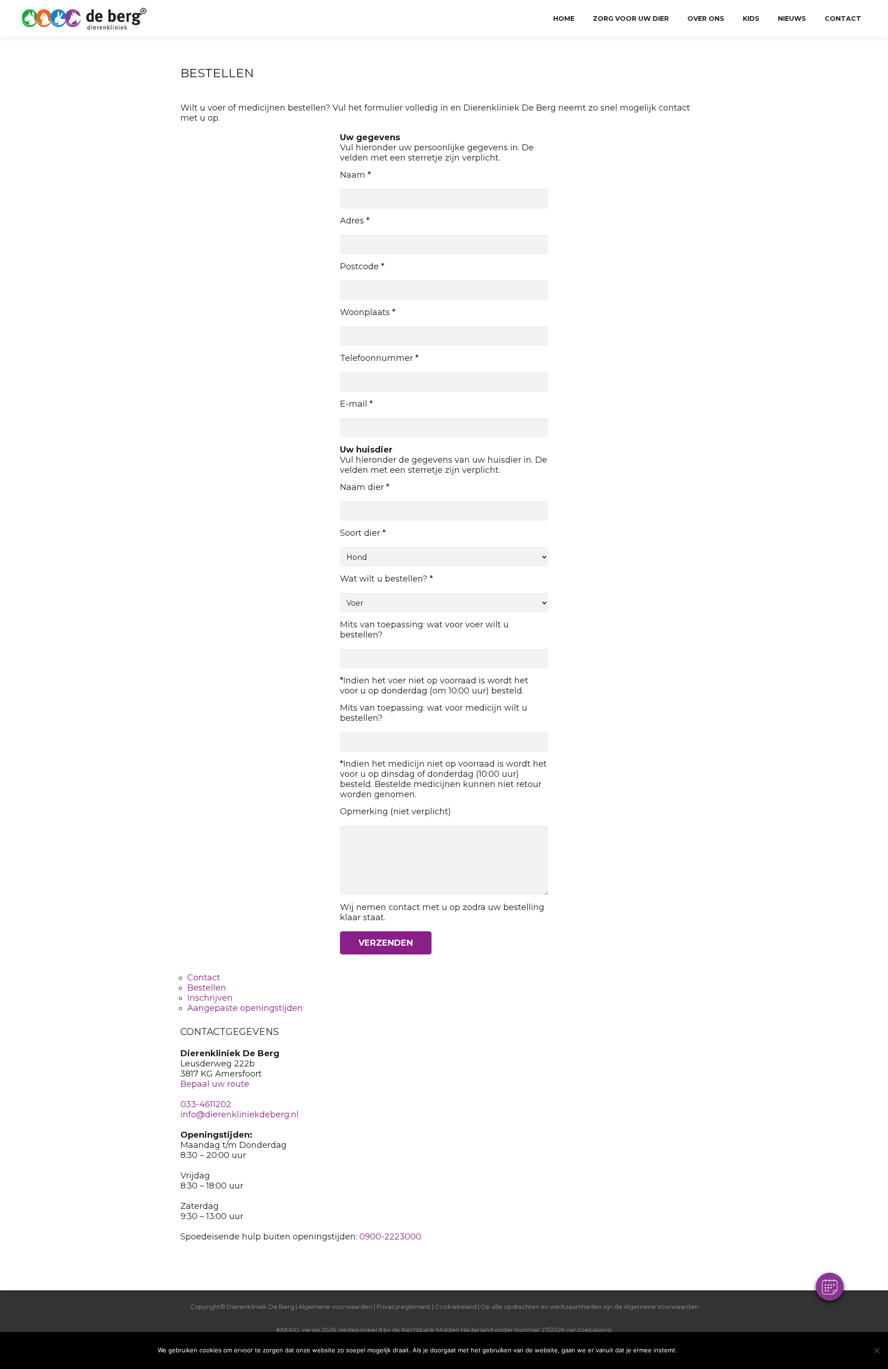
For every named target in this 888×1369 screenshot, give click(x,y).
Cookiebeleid (456, 1306)
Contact (203, 978)
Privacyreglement (403, 1306)
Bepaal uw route (214, 1084)
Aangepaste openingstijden (245, 1008)
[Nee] (876, 1350)
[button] (830, 1287)
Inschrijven (210, 998)
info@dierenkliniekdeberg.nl (239, 1114)
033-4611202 (205, 1104)
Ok (706, 1350)
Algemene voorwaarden (335, 1306)
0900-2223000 (390, 1237)
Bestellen (206, 988)
